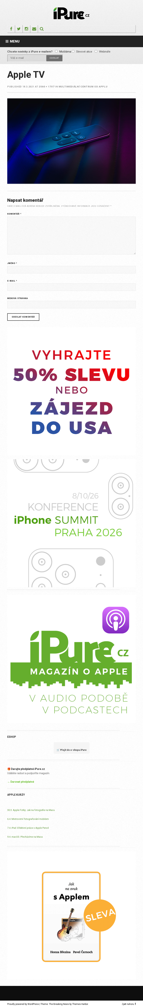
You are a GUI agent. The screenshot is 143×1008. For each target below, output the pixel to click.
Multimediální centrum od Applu (83, 86)
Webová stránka (17, 298)
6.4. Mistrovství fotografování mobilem (28, 819)
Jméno (12, 263)
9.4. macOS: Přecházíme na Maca (25, 836)
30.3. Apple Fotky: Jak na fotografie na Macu (31, 810)
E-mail (12, 281)
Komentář (14, 214)
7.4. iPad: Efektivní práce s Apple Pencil (28, 827)
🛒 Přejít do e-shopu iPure (72, 750)
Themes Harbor (80, 1004)
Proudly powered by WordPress (23, 1004)
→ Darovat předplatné (20, 781)
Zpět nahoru (128, 1004)
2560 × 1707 (46, 86)
